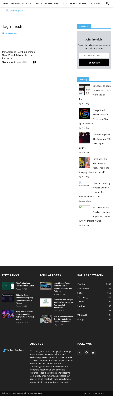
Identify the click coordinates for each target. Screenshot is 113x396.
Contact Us (94, 3)
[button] (107, 3)
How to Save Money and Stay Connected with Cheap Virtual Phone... (63, 319)
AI (78, 310)
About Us (15, 3)
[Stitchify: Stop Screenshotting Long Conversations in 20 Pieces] (8, 298)
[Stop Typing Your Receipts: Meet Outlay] (8, 286)
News (5, 3)
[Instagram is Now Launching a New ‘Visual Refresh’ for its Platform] (19, 40)
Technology (83, 297)
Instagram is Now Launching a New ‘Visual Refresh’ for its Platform (18, 55)
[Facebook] (79, 353)
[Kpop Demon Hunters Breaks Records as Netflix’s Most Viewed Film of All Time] (8, 314)
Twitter (80, 301)
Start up (38, 3)
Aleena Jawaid (8, 62)
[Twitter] (93, 353)
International (52, 3)
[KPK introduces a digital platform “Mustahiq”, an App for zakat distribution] (45, 302)
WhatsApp (82, 314)
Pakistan (26, 3)
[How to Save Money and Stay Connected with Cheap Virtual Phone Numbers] (45, 319)
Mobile (73, 3)
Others (82, 3)
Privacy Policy (98, 393)
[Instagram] (86, 352)
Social (65, 3)
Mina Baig (85, 103)
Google (80, 319)
